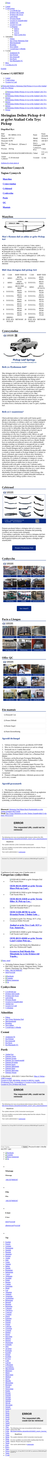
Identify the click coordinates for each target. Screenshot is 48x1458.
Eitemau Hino (10, 1068)
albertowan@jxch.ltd (12, 1225)
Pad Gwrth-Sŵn (20, 35)
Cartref (7, 6)
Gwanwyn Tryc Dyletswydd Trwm (13, 1084)
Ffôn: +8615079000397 (13, 970)
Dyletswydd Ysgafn (17, 13)
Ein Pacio (13, 59)
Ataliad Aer (14, 23)
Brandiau (13, 45)
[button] (24, 547)
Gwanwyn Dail (6, 1080)
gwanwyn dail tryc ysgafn (30, 1080)
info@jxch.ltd (10, 972)
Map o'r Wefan (39, 1076)
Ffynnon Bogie (15, 19)
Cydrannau (14, 27)
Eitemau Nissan (10, 1072)
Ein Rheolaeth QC (16, 61)
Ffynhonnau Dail (7, 1082)
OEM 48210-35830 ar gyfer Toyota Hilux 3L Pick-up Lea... (26, 900)
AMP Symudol (6, 1078)
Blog (7, 63)
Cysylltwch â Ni (11, 65)
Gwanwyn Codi (15, 25)
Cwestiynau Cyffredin (17, 49)
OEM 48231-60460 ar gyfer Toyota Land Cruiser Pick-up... (26, 939)
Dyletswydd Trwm (16, 15)
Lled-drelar (14, 17)
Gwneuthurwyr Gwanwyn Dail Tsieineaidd (29, 1082)
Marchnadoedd (15, 43)
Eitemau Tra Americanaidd (14, 1060)
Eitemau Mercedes (11, 1070)
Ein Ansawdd (14, 57)
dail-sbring (16, 1080)
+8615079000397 (11, 1180)
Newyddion (14, 47)
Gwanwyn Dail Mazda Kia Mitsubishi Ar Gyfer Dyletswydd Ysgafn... (24, 953)
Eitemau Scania (10, 1058)
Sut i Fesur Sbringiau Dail (19, 41)
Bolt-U (16, 29)
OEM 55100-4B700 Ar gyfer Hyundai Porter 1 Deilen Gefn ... (25, 913)
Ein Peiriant (14, 55)
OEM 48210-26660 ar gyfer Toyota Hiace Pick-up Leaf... (26, 887)
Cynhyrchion (10, 8)
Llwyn (16, 33)
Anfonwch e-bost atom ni (10, 163)
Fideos (12, 39)
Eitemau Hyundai (11, 1062)
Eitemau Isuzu (10, 1064)
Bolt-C (16, 31)
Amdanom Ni (15, 53)
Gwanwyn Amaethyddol (18, 21)
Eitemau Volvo (10, 1056)
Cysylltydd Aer (15, 11)
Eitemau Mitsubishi (12, 1066)
